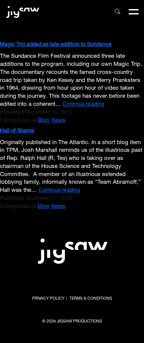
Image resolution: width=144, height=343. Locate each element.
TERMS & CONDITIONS (90, 299)
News (58, 121)
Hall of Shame (17, 131)
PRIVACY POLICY (48, 299)
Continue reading (83, 105)
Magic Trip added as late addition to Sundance (56, 45)
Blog (43, 121)
